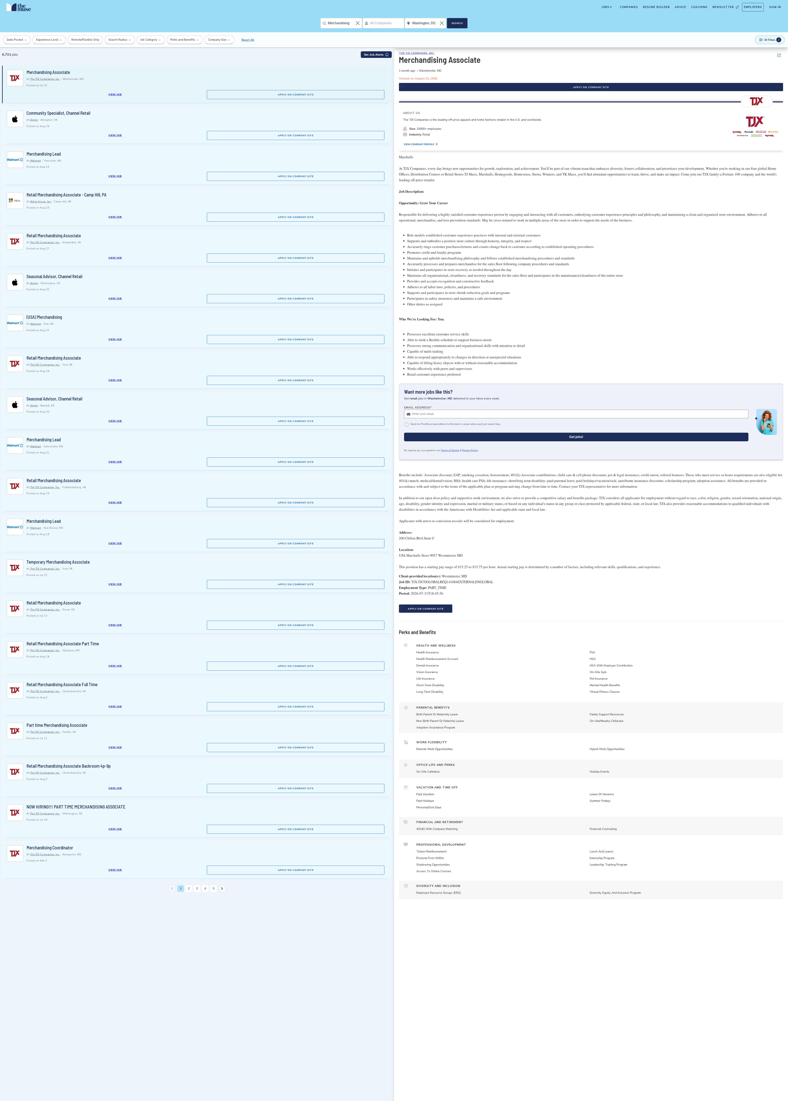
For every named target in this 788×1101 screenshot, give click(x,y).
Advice (680, 7)
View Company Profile (419, 144)
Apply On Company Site (296, 94)
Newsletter (723, 7)
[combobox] (345, 23)
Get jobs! (576, 437)
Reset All (248, 40)
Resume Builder (656, 7)
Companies (629, 7)
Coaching (699, 7)
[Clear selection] (358, 23)
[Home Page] (18, 8)
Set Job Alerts (374, 54)
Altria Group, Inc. (41, 201)
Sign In (775, 7)
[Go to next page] (222, 888)
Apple (34, 120)
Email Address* (418, 407)
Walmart (35, 160)
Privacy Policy (470, 450)
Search (457, 23)
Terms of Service (450, 450)
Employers (753, 7)
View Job (115, 94)
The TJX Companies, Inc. (45, 79)
